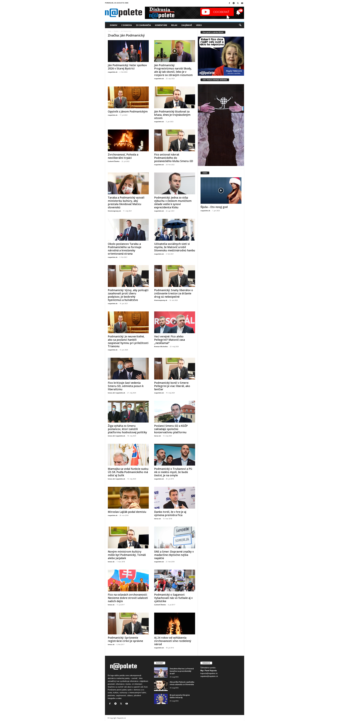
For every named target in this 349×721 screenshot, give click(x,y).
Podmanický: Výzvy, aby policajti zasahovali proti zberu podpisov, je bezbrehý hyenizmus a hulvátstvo (128, 295)
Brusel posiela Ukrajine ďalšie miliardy (180, 696)
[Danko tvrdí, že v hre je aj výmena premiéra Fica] (174, 498)
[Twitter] (238, 3)
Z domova (126, 25)
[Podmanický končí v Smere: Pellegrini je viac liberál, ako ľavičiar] (174, 368)
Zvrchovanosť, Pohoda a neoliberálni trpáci (123, 156)
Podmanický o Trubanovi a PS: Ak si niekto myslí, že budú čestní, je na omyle (173, 472)
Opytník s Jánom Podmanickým (128, 111)
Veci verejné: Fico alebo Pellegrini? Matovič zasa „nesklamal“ (169, 340)
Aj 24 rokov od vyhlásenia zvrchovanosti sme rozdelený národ (172, 641)
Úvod (109, 31)
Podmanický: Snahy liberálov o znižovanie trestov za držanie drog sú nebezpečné (173, 293)
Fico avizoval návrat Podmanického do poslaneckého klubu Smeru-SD (173, 158)
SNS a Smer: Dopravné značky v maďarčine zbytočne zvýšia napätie (174, 555)
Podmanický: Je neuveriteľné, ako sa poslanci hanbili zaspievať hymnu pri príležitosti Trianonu (128, 341)
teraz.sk (157, 436)
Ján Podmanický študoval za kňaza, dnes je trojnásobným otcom (172, 115)
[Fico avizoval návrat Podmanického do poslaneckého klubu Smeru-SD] (174, 140)
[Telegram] (233, 3)
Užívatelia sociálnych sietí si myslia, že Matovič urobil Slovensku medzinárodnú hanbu (174, 247)
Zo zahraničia (143, 25)
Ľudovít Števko (113, 161)
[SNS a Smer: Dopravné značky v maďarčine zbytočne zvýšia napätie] (174, 537)
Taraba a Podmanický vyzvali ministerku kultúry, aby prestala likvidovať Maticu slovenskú (126, 202)
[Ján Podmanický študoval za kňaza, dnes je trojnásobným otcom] (174, 97)
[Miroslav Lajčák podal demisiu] (128, 498)
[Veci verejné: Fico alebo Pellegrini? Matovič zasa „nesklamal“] (174, 322)
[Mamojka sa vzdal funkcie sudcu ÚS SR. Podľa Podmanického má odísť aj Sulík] (128, 455)
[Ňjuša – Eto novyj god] (221, 190)
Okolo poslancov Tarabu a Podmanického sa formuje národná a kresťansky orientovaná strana (124, 248)
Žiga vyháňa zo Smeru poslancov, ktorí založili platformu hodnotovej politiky (127, 429)
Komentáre (161, 25)
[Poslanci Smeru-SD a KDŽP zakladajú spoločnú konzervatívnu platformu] (174, 412)
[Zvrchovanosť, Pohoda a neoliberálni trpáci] (128, 140)
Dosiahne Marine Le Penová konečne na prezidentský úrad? (182, 671)
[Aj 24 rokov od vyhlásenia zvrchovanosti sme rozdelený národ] (174, 623)
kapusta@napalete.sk (209, 673)
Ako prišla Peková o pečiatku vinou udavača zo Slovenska (182, 683)
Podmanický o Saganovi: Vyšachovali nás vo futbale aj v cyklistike (173, 598)
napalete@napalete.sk (209, 676)
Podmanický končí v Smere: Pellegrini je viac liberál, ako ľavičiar (172, 386)
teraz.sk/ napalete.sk (116, 393)
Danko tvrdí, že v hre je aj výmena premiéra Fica (170, 513)
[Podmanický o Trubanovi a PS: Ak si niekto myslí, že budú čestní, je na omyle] (174, 455)
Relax (174, 25)
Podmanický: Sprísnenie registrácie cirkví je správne (125, 639)
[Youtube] (242, 3)
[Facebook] (229, 3)
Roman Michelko (161, 346)
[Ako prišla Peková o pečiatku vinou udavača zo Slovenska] (161, 686)
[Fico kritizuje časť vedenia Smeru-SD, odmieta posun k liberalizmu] (128, 368)
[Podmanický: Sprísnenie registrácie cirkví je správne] (128, 623)
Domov (113, 25)
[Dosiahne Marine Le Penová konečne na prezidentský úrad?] (161, 672)
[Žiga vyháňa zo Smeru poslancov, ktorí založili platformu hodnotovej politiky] (128, 412)
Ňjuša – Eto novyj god (214, 207)
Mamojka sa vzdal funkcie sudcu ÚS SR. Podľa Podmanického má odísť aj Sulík (128, 472)
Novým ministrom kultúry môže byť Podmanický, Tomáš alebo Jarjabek (127, 555)
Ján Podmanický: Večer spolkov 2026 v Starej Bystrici (127, 66)
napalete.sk (112, 72)
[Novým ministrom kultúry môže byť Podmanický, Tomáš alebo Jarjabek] (128, 537)
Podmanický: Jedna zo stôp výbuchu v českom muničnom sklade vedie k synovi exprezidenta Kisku (173, 202)
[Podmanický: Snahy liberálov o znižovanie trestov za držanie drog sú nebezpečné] (174, 276)
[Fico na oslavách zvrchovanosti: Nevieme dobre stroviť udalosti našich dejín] (128, 580)
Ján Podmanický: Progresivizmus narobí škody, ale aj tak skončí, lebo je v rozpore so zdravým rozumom (173, 70)
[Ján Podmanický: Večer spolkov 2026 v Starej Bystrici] (128, 51)
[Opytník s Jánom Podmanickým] (128, 97)
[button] (240, 25)
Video (199, 25)
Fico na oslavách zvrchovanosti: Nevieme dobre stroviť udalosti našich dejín (128, 598)
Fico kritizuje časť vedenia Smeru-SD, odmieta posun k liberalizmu (126, 386)
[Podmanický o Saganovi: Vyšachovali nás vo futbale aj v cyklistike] (174, 580)
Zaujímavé (186, 25)
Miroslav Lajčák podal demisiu (127, 512)
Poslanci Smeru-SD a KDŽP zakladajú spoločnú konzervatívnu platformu (171, 429)
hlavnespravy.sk (114, 211)
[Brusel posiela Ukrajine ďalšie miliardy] (161, 699)
